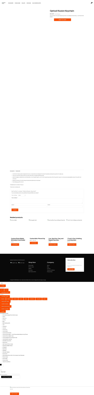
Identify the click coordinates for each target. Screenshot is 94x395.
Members (4, 350)
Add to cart (62, 19)
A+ (6, 289)
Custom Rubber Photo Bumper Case (10, 337)
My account (5, 353)
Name (13, 204)
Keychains (31, 270)
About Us (4, 318)
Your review (15, 197)
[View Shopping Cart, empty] (91, 3)
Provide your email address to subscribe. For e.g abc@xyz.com (74, 266)
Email (49, 204)
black (3, 298)
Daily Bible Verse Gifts (7, 340)
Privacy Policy (49, 271)
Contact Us (5, 329)
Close (3, 285)
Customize (15, 244)
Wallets (30, 268)
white (9, 298)
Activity (4, 319)
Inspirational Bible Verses (8, 345)
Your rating (14, 195)
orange (32, 298)
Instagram (5, 347)
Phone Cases (31, 266)
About (48, 265)
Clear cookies (5, 303)
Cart (3, 324)
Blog (48, 266)
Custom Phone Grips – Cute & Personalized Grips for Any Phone (15, 334)
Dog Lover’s (5, 342)
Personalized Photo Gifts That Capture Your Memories (13, 355)
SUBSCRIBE (71, 269)
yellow (38, 298)
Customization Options (7, 339)
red (26, 298)
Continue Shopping (6, 376)
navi (45, 298)
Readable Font (5, 292)
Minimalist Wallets (6, 352)
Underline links (5, 301)
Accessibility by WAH (4, 313)
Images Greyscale (6, 306)
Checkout (5, 326)
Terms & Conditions (51, 270)
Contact (48, 268)
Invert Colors (5, 308)
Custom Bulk (5, 331)
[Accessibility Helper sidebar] (5, 283)
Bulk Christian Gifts (32, 271)
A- (2, 289)
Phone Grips (31, 265)
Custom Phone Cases (7, 332)
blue (21, 298)
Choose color (5, 296)
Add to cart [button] (53, 244)
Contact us (12, 184)
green (15, 298)
